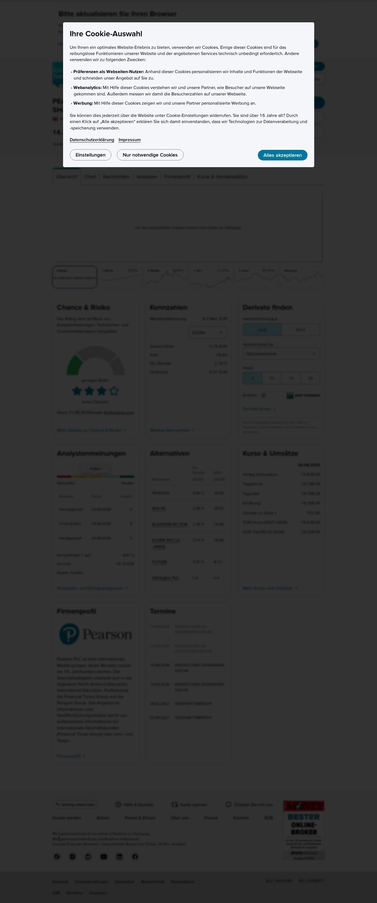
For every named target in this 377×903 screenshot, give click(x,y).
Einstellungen (90, 155)
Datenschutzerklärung (92, 139)
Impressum (130, 139)
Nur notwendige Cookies (150, 155)
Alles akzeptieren (282, 155)
